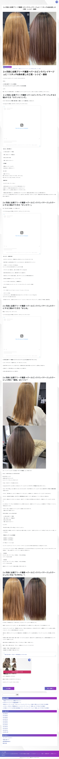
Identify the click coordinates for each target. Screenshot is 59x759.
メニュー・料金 (40, 753)
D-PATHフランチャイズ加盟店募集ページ (12, 702)
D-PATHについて (5, 753)
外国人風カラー (6, 739)
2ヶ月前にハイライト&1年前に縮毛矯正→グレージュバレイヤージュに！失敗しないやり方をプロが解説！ (26, 708)
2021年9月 (5, 715)
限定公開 (5, 743)
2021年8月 (5, 717)
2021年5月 (5, 723)
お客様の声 (47, 753)
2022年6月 (5, 713)
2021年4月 (5, 724)
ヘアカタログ (33, 753)
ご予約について (53, 753)
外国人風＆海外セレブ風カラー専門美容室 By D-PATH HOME (16, 654)
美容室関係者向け (7, 741)
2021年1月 (5, 730)
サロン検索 (4, 752)
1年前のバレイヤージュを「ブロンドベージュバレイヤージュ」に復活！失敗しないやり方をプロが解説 (25, 704)
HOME (4, 68)
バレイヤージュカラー (7, 66)
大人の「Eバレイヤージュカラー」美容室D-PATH (27, 757)
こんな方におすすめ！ (14, 753)
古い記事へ (8, 688)
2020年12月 (5, 732)
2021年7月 (5, 719)
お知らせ (3, 755)
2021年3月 (5, 726)
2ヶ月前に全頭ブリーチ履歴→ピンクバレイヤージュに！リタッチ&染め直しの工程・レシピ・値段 (29, 8)
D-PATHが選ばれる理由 (24, 753)
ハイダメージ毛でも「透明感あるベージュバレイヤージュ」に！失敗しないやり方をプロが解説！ (24, 706)
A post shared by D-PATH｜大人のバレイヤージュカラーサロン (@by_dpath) (21, 252)
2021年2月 (5, 728)
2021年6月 (5, 721)
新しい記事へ (50, 688)
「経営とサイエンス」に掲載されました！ (12, 700)
